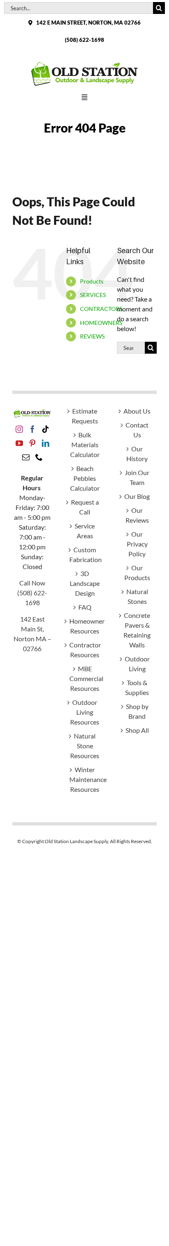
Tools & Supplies (137, 687)
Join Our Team (137, 477)
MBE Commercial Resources (84, 678)
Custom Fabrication (84, 554)
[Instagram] (19, 429)
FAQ (84, 607)
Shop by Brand (137, 711)
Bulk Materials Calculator (85, 444)
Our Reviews (137, 515)
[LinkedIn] (45, 443)
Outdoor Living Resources (84, 712)
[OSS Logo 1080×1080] (84, 63)
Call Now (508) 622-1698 (32, 592)
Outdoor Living (137, 663)
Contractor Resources (84, 649)
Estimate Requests (85, 416)
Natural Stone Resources (84, 745)
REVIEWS (92, 336)
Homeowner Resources (84, 626)
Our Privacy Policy (137, 544)
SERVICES (93, 294)
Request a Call (85, 507)
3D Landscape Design (85, 583)
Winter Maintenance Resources (84, 779)
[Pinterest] (32, 443)
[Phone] (39, 457)
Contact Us (137, 430)
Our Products (137, 572)
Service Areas (85, 531)
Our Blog (137, 496)
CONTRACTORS (101, 308)
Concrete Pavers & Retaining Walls (137, 630)
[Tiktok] (45, 429)
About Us (137, 411)
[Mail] (26, 457)
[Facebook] (32, 429)
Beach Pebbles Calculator (85, 478)
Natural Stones (137, 596)
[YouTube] (19, 443)
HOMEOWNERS (101, 322)
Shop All (137, 730)
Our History (137, 453)
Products (91, 281)
